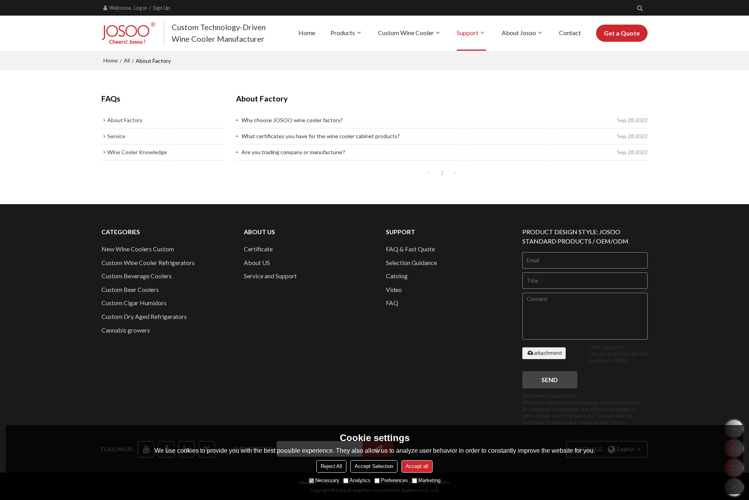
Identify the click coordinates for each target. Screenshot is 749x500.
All (127, 60)
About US (257, 262)
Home (306, 32)
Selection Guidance (411, 262)
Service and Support (270, 275)
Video (394, 289)
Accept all (417, 466)
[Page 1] (429, 173)
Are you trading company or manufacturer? (293, 152)
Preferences (394, 480)
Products (342, 32)
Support (467, 32)
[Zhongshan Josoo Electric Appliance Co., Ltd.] (128, 33)
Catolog (397, 275)
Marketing (429, 480)
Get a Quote (622, 33)
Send (549, 379)
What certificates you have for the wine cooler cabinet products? (320, 136)
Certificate (258, 249)
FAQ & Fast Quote (410, 249)
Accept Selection (374, 466)
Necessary (327, 480)
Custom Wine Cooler (406, 32)
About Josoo (519, 32)
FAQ (392, 302)
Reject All (331, 466)
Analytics (360, 480)
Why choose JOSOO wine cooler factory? (292, 120)
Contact (570, 32)
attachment (548, 353)
